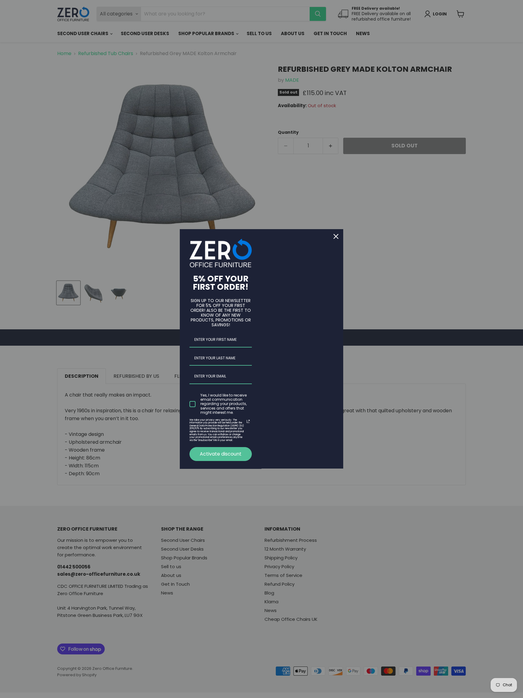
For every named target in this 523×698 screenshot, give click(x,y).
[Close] (336, 236)
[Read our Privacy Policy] (248, 421)
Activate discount (221, 453)
